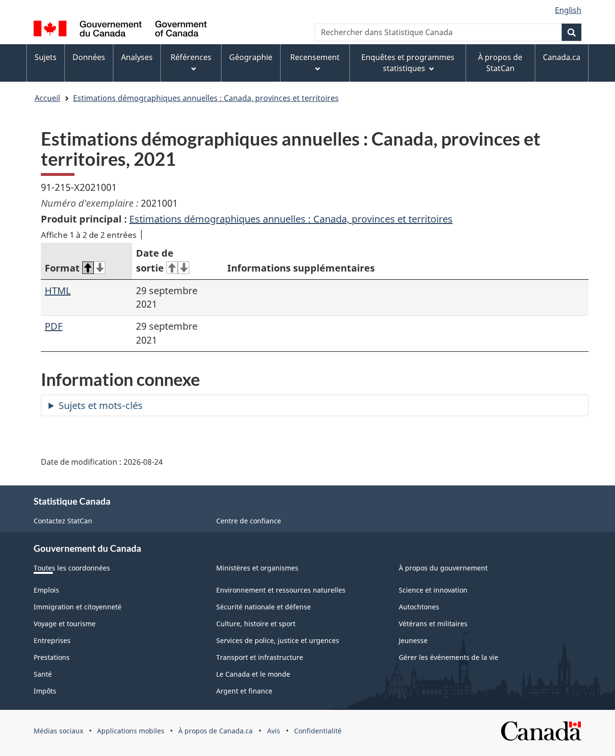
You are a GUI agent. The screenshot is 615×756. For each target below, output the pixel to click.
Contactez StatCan (63, 520)
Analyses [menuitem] (137, 57)
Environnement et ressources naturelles (280, 590)
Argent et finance (244, 690)
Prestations (52, 657)
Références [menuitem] (191, 57)
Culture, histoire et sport (255, 623)
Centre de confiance (248, 520)
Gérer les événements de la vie (448, 657)
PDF (53, 326)
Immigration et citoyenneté (78, 606)
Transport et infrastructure (259, 657)
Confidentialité (318, 730)
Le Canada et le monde (253, 674)
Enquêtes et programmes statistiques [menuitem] (408, 63)
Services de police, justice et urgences (277, 640)
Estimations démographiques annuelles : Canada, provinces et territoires (206, 98)
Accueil (47, 98)
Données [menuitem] (89, 57)
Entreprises (52, 640)
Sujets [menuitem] (46, 57)
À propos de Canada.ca (215, 730)
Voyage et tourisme (65, 623)
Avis (273, 730)
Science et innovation (433, 590)
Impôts (45, 690)
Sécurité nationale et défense (263, 606)
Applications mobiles (130, 730)
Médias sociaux (58, 730)
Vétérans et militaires (433, 623)
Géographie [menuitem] (250, 57)
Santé (43, 674)
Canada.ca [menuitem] (561, 57)
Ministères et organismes (257, 567)
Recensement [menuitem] (315, 57)
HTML (58, 290)
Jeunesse (413, 640)
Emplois (46, 590)
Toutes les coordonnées (72, 567)
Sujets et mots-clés (101, 405)
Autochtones (419, 606)
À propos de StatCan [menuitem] (500, 63)
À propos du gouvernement (443, 567)
